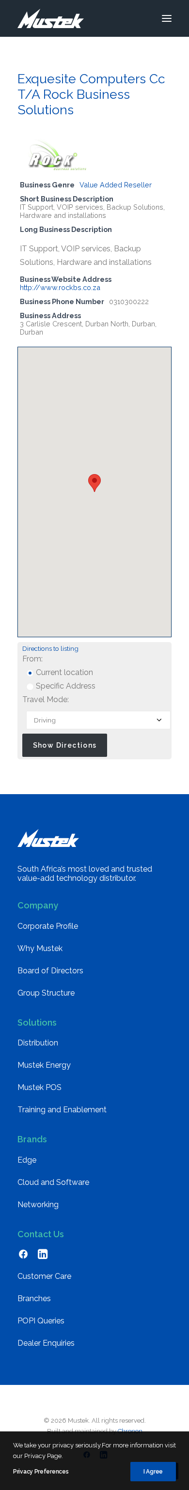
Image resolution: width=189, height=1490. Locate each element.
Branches (34, 1298)
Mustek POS (39, 1087)
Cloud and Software (53, 1182)
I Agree (153, 1471)
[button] (166, 18)
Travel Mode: (45, 699)
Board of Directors (50, 970)
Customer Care (44, 1276)
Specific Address (64, 686)
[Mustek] (50, 18)
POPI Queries (40, 1320)
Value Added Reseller (115, 185)
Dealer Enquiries (46, 1343)
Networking (38, 1204)
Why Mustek (40, 948)
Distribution (37, 1042)
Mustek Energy (44, 1065)
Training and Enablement (62, 1109)
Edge (26, 1160)
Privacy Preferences (40, 1471)
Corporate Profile (47, 926)
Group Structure (46, 993)
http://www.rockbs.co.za (60, 287)
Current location (63, 672)
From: (32, 658)
